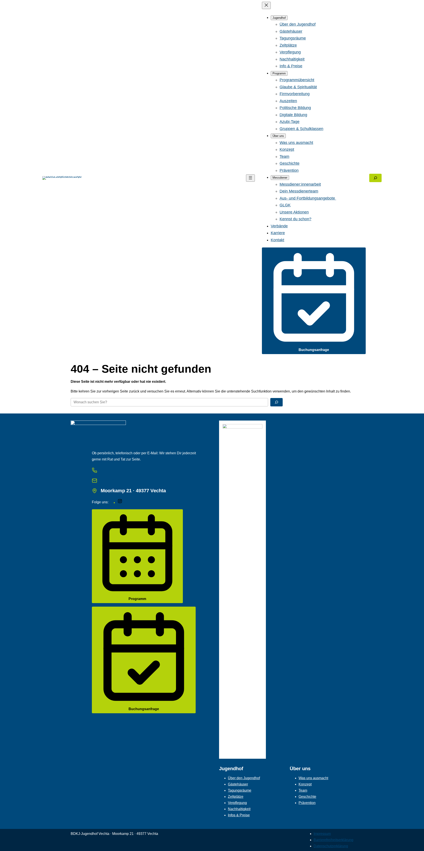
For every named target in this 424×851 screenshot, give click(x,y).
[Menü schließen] (266, 5)
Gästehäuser (238, 784)
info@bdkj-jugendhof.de (128, 480)
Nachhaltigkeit (239, 809)
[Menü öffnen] (250, 178)
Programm (137, 599)
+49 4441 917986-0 (121, 470)
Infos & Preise (239, 815)
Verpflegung (237, 803)
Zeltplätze (235, 796)
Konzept (305, 784)
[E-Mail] (94, 480)
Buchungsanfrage (314, 350)
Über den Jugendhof (244, 778)
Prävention (307, 803)
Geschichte (307, 796)
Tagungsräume (239, 790)
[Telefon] (94, 470)
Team (303, 790)
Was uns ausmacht (313, 778)
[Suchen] (276, 402)
